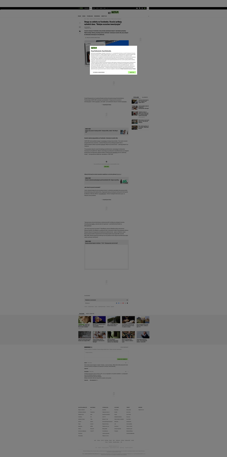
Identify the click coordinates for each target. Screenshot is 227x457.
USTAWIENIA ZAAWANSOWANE (99, 72)
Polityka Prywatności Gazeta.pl (126, 68)
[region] (113, 60)
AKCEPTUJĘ (132, 72)
